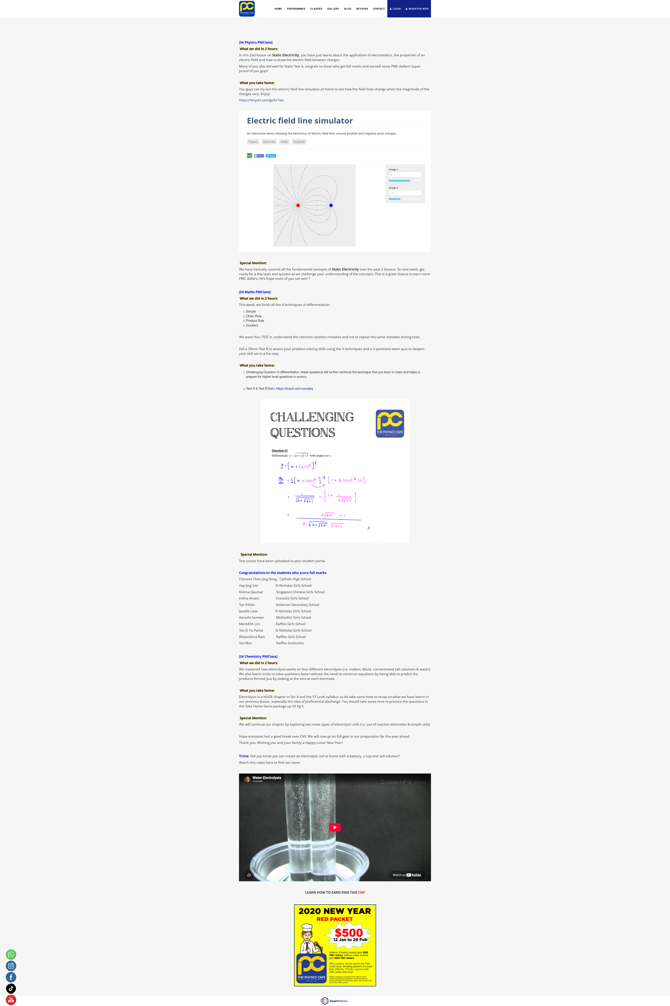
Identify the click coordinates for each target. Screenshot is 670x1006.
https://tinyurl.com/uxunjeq (294, 388)
